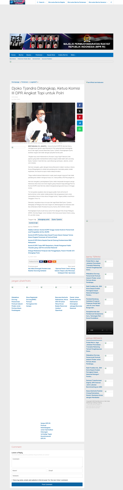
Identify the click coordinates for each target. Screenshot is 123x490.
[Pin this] (80, 117)
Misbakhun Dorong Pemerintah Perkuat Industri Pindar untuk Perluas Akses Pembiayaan (17, 303)
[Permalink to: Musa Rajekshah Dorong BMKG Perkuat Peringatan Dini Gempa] (32, 291)
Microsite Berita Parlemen (93, 406)
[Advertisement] (61, 18)
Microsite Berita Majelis (93, 404)
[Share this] (80, 105)
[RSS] (54, 261)
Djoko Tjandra (57, 219)
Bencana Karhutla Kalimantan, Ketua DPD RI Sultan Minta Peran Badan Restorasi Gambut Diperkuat (61, 303)
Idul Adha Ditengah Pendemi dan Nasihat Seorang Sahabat (39, 268)
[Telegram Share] (80, 123)
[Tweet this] (80, 111)
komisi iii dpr (33, 223)
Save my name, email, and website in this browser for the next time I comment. (40, 480)
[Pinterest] (50, 261)
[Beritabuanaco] (17, 2)
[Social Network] (111, 2)
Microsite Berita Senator (93, 407)
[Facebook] (41, 261)
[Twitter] (45, 261)
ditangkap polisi (43, 219)
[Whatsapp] (80, 129)
